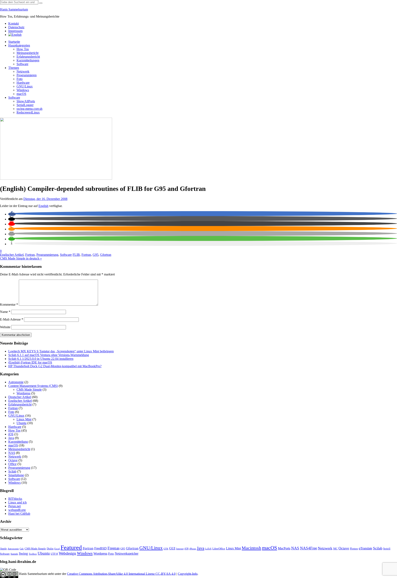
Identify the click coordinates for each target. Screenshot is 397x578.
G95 (95, 254)
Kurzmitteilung (18, 441)
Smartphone (16, 475)
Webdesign (67, 553)
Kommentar (9, 304)
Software (22, 64)
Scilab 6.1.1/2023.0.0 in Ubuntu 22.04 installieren (40, 358)
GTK (166, 549)
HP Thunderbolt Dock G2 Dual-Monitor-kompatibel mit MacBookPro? (55, 366)
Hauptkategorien (19, 45)
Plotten (354, 548)
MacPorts (284, 548)
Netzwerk (23, 71)
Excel (57, 549)
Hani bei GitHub (19, 513)
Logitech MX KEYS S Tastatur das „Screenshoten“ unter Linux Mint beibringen (61, 351)
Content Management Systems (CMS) (33, 386)
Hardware (23, 82)
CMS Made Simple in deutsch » (21, 258)
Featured (71, 547)
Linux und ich (17, 502)
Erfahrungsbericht (28, 56)
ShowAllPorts (26, 101)
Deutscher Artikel (19, 397)
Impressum (15, 31)
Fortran (30, 254)
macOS (21, 94)
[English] (15, 34)
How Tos (23, 49)
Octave (13, 460)
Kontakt (13, 23)
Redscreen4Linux (28, 112)
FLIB (76, 254)
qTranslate (365, 548)
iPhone (192, 549)
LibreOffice (218, 548)
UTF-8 (54, 553)
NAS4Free (308, 548)
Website (5, 327)
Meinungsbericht (27, 53)
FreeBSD (100, 548)
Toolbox (33, 554)
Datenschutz (16, 27)
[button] (12, 214)
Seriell (386, 548)
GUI (172, 548)
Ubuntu (21, 423)
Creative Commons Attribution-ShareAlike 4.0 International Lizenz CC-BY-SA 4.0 (121, 573)
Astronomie (16, 382)
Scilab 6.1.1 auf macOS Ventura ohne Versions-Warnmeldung (48, 355)
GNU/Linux (25, 86)
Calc (22, 549)
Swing (23, 553)
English (43, 206)
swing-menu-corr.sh (29, 108)
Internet (180, 549)
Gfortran (105, 254)
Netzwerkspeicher (126, 553)
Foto (20, 79)
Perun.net (14, 506)
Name (5, 312)
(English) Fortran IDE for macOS (30, 362)
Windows (23, 90)
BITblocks (15, 498)
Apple (3, 548)
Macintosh (251, 547)
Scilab (12, 471)
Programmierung (47, 254)
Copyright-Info (187, 573)
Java (11, 438)
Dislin (50, 548)
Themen (13, 67)
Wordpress (23, 393)
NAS (11, 453)
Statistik (14, 554)
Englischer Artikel (12, 254)
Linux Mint (24, 419)
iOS (10, 434)
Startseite (14, 41)
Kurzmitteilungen (28, 60)
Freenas (114, 548)
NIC (335, 548)
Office (12, 464)
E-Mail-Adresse (11, 319)
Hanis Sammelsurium (14, 9)
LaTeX (208, 549)
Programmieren (27, 75)
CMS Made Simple (29, 389)
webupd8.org (17, 510)
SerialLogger (25, 105)
